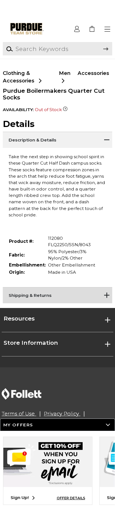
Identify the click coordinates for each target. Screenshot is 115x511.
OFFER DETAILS (71, 498)
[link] (92, 29)
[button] (107, 29)
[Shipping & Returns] (57, 294)
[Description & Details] (57, 138)
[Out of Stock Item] (65, 109)
